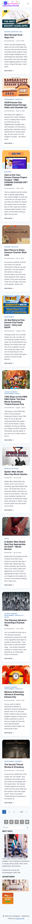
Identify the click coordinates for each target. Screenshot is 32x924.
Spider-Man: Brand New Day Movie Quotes (15, 472)
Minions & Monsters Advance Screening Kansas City (14, 694)
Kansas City (19, 99)
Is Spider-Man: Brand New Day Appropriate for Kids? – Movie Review (15, 545)
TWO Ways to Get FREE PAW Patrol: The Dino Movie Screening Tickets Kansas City (15, 400)
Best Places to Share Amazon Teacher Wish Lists (15, 252)
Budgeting (14, 31)
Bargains (7, 31)
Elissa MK (9, 477)
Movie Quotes (8, 468)
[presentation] (16, 19)
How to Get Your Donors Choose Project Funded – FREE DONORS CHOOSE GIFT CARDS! (16, 180)
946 (21, 812)
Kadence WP (19, 918)
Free (20, 31)
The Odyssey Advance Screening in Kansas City (15, 622)
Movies (17, 393)
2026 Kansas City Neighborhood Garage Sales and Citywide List (15, 105)
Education (7, 172)
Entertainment (9, 99)
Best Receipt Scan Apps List (13, 36)
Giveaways (18, 761)
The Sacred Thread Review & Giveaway (14, 765)
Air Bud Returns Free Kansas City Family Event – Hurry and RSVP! (14, 324)
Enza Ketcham (10, 41)
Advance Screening (10, 392)
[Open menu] (28, 3)
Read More (9, 70)
